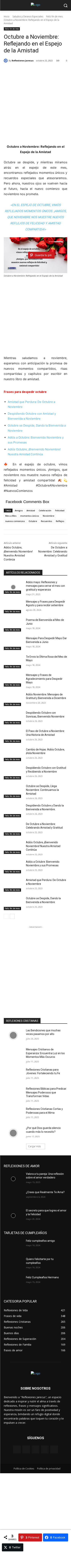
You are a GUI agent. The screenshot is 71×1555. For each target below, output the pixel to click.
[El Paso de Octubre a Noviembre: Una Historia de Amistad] (13, 736)
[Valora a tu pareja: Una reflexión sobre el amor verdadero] (13, 1178)
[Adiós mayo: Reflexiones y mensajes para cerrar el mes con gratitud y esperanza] (13, 587)
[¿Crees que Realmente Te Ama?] (13, 1197)
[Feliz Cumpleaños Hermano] (13, 1282)
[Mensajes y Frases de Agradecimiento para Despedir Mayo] (13, 680)
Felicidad (59, 510)
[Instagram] (26, 1449)
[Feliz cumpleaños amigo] (13, 1245)
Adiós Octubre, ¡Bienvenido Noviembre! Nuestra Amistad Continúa (43, 846)
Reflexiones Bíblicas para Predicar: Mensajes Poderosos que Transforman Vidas (46, 1092)
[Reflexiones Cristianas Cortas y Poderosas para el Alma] (13, 1114)
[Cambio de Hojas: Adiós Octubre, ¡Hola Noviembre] (13, 754)
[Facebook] (17, 1449)
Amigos (19, 510)
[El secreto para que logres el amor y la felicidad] (13, 1215)
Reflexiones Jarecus (23, 60)
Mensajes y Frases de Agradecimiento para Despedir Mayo (44, 678)
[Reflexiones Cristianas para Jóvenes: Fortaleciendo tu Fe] (13, 1074)
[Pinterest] (35, 1449)
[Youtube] (54, 1449)
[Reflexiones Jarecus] (6, 61)
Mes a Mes (10, 515)
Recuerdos (46, 521)
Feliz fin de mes (54, 16)
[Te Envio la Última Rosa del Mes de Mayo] (13, 661)
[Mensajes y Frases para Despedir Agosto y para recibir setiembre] (13, 606)
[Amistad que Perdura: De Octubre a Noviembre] (13, 885)
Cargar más (34, 1146)
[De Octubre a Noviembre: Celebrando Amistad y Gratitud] (13, 829)
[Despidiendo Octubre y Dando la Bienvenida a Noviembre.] (13, 810)
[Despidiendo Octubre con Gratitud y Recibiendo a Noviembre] (13, 772)
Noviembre (48, 515)
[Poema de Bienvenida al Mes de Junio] (13, 625)
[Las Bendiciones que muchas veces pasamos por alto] (13, 1035)
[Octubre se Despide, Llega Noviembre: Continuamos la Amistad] (13, 791)
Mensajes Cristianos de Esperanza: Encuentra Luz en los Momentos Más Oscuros (45, 1053)
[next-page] (12, 916)
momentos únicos (29, 515)
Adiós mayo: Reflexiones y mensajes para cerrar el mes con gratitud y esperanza (45, 586)
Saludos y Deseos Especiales (27, 16)
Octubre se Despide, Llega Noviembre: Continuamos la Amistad (42, 790)
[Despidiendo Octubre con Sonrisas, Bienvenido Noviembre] (13, 717)
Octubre (33, 521)
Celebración (45, 510)
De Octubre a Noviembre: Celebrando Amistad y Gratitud (52, 551)
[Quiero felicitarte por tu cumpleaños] (13, 1264)
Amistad (31, 510)
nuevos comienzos (15, 521)
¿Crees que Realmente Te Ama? (45, 1192)
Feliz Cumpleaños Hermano (42, 1277)
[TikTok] (44, 1449)
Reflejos (60, 521)
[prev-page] (6, 916)
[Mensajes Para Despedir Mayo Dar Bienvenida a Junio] (13, 643)
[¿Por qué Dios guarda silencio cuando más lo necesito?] (13, 1133)
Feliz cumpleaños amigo (40, 1240)
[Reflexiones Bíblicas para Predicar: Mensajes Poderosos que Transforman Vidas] (13, 1093)
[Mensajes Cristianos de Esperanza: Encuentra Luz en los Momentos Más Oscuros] (13, 1054)
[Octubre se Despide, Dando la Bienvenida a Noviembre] (13, 903)
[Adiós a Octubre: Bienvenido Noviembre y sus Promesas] (13, 866)
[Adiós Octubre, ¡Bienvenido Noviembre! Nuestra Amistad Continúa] (13, 847)
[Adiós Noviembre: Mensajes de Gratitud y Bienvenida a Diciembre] (13, 699)
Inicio (6, 16)
